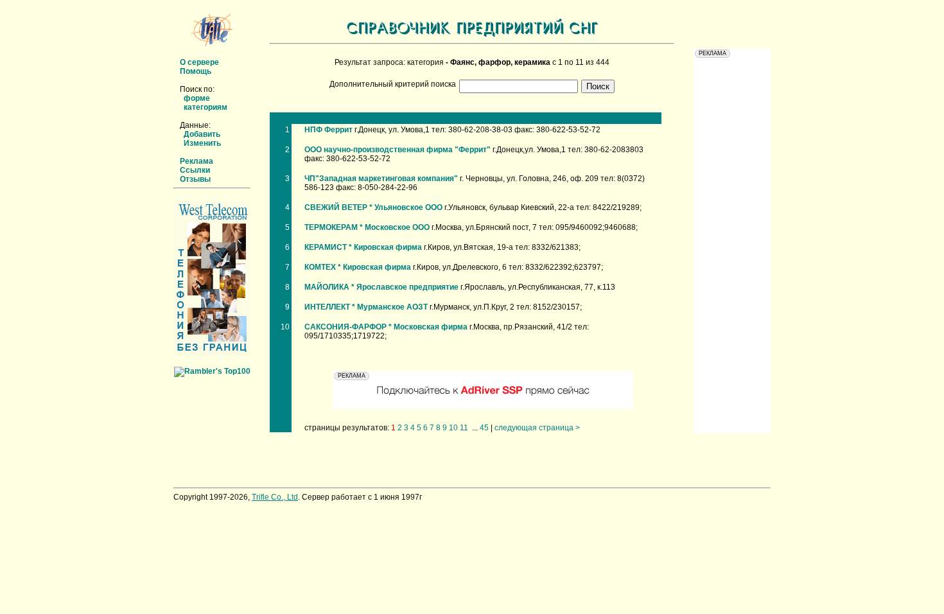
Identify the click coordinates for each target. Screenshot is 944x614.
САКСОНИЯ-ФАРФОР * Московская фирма (386, 326)
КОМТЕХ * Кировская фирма (357, 267)
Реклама (196, 161)
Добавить (202, 134)
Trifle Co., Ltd (275, 497)
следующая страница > (537, 427)
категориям (205, 107)
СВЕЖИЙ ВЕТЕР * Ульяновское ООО (373, 207)
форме (197, 98)
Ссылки (195, 170)
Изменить (202, 143)
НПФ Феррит (328, 129)
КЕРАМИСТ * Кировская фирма (363, 247)
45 (484, 427)
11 (464, 427)
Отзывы (195, 179)
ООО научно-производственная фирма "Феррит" (397, 149)
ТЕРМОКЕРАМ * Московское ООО (367, 227)
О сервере (199, 62)
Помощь (195, 71)
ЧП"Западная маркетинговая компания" (381, 178)
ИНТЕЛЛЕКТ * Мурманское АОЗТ (366, 307)
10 (453, 427)
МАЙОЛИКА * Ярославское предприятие (381, 287)
